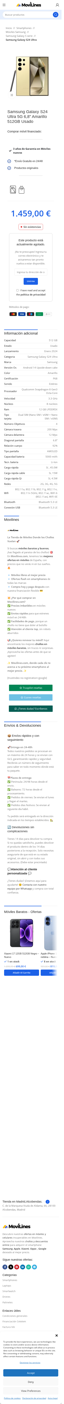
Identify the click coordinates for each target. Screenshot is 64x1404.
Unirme (31, 281)
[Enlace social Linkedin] (22, 1267)
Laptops (6, 1285)
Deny (31, 1381)
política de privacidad (33, 294)
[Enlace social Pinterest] (16, 1267)
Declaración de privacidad (34, 1398)
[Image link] (18, 1226)
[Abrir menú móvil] (4, 5)
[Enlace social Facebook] (4, 1267)
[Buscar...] (55, 14)
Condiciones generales (14, 1315)
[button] (56, 1335)
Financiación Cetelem (14, 1321)
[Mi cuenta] (57, 5)
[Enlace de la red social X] (10, 1267)
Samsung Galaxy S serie (19, 35)
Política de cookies (12, 1398)
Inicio (9, 28)
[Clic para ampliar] (12, 95)
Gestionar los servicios (30, 1362)
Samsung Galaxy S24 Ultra (21, 39)
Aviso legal (53, 1398)
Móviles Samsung (16, 32)
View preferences (31, 1390)
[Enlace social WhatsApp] (28, 1267)
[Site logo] (31, 4)
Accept (31, 1373)
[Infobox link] (30, 161)
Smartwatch (9, 1291)
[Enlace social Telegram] (34, 1267)
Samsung (7, 1248)
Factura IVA (8, 1327)
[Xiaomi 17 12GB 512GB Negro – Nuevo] (21, 933)
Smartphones (24, 28)
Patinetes (7, 1302)
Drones (6, 1296)
